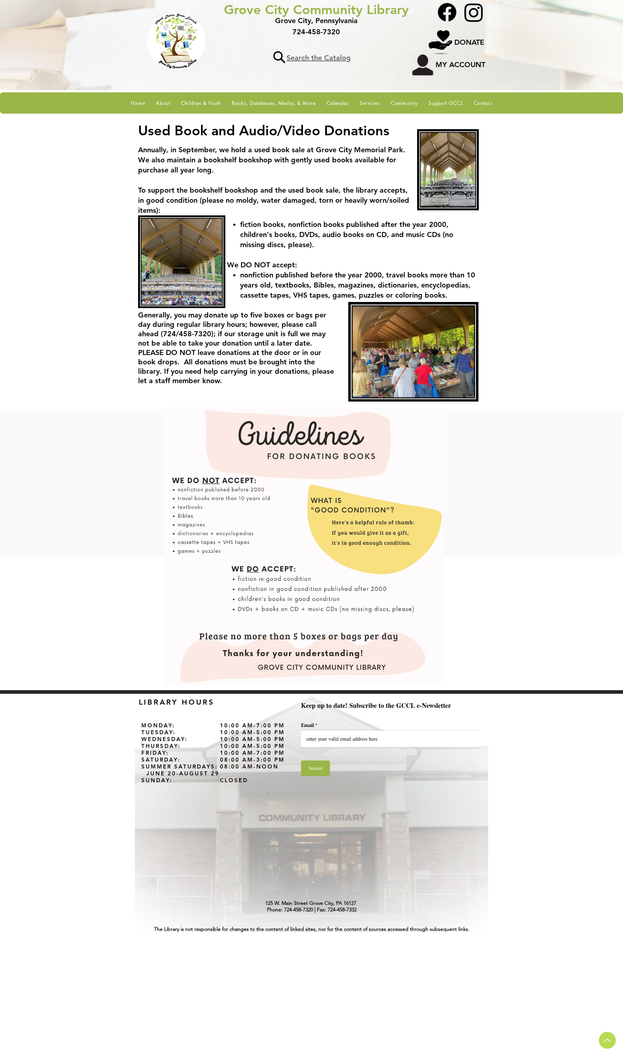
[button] (163, 103)
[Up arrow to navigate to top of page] (607, 1040)
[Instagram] (473, 12)
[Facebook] (447, 12)
